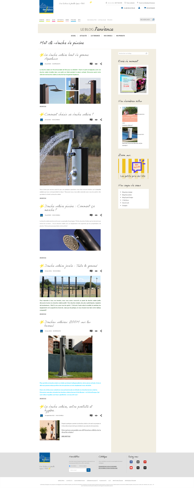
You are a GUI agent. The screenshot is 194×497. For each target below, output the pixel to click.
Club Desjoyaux (129, 8)
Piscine (73, 20)
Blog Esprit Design (127, 197)
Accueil (73, 36)
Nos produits (120, 36)
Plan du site (103, 480)
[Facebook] (131, 461)
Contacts (69, 480)
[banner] (46, 7)
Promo (109, 20)
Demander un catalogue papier (108, 466)
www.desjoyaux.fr (130, 480)
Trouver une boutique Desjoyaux (147, 3)
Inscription (73, 466)
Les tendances (95, 36)
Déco (48, 20)
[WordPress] (138, 461)
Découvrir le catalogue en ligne (108, 468)
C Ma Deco (125, 200)
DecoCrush (125, 203)
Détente (60, 20)
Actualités (83, 36)
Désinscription (83, 466)
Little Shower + (80, 392)
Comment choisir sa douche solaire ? (69, 114)
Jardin (41, 20)
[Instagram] (145, 467)
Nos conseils (108, 36)
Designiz (124, 205)
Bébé (67, 20)
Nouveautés (92, 20)
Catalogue (102, 20)
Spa (79, 20)
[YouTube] (131, 467)
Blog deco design (127, 192)
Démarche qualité (92, 480)
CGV (109, 480)
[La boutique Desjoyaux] (97, 28)
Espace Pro (61, 480)
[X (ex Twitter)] (138, 467)
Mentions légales (118, 480)
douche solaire (53, 383)
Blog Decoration (127, 195)
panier (151, 8)
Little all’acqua (92, 392)
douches (55, 303)
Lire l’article (43, 106)
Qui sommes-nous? (79, 480)
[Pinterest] (145, 461)
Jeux (53, 20)
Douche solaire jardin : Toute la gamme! (70, 266)
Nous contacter (131, 3)
